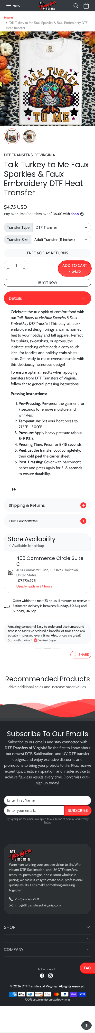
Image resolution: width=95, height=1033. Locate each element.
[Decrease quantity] (8, 268)
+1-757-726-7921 (27, 899)
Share (83, 654)
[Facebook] (42, 975)
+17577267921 (26, 580)
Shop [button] (9, 927)
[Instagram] (50, 975)
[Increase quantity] (23, 268)
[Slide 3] (56, 648)
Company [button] (13, 949)
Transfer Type (18, 227)
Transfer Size (17, 239)
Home (8, 17)
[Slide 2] (47, 648)
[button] (13, 6)
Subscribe (78, 810)
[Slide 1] (38, 648)
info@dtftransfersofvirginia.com (38, 905)
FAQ (87, 968)
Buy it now (47, 282)
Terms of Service (65, 819)
